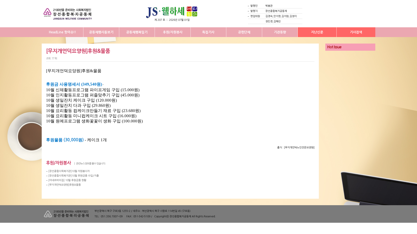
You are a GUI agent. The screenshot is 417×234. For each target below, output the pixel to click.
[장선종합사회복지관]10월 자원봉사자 (69, 171)
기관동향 (280, 32)
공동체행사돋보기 (101, 32)
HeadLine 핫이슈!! (62, 32)
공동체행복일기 (136, 32)
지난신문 (317, 32)
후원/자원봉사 (172, 32)
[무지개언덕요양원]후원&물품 (64, 185)
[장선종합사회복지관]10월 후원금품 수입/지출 (73, 175)
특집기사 (208, 32)
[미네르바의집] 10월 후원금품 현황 (67, 180)
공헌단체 (244, 32)
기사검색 (356, 32)
